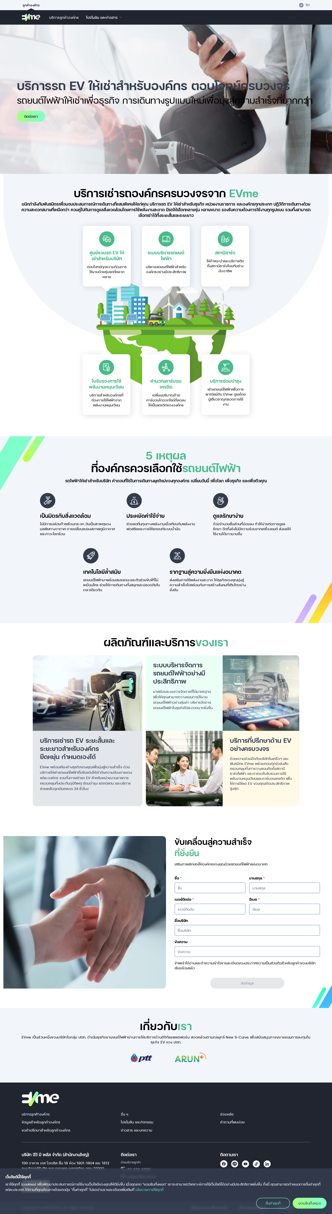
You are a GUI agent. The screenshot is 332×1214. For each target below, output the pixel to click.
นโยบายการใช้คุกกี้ (150, 1189)
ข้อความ (181, 941)
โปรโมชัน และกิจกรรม (137, 1122)
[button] (304, 5)
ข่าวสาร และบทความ (136, 1130)
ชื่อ (178, 878)
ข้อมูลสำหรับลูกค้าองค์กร (41, 1122)
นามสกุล (257, 878)
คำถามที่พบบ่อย (232, 1122)
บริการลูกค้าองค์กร (64, 17)
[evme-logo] (31, 17)
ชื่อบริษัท (181, 920)
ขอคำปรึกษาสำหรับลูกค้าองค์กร (46, 1130)
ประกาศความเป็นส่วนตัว (263, 963)
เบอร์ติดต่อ (184, 899)
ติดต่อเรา (31, 116)
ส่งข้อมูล (247, 983)
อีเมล (254, 899)
